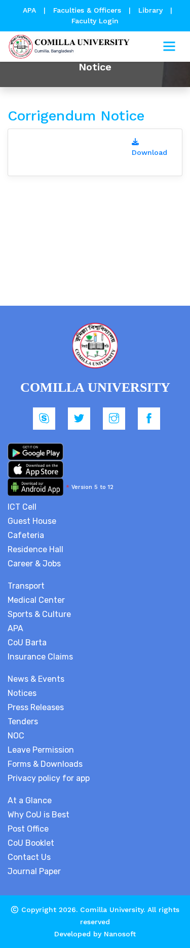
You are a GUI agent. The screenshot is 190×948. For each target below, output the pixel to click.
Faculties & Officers (87, 10)
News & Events (36, 679)
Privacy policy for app (49, 778)
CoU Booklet (31, 843)
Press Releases (36, 707)
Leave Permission (41, 750)
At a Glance (30, 800)
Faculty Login (95, 21)
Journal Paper (34, 871)
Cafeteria (26, 535)
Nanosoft (120, 934)
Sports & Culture (39, 614)
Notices (22, 693)
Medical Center (36, 600)
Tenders (23, 721)
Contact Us (29, 857)
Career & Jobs (34, 563)
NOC (16, 735)
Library (151, 10)
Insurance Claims (40, 657)
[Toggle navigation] (169, 46)
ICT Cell (22, 507)
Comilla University (111, 909)
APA (31, 10)
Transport (26, 586)
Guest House (32, 521)
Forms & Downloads (45, 764)
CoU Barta (27, 642)
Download (149, 152)
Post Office (28, 829)
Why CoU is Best (38, 814)
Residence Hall (35, 549)
